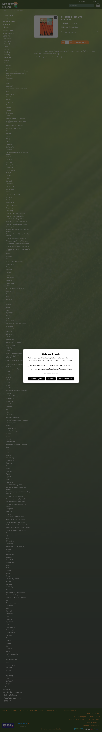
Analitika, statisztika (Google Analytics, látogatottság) (51, 365)
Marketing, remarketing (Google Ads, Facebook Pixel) (51, 369)
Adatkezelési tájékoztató (51, 373)
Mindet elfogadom (36, 379)
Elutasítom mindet (65, 379)
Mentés (51, 379)
